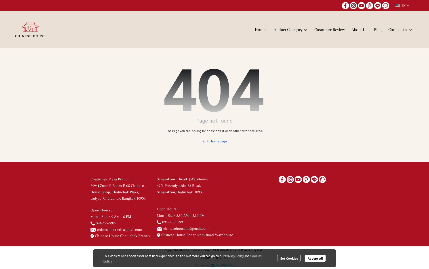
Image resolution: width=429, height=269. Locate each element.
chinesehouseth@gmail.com (119, 229)
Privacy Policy (234, 256)
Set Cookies (289, 258)
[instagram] (353, 5)
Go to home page (214, 141)
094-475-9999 (106, 223)
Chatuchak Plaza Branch (110, 179)
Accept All (315, 258)
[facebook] (345, 5)
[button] (402, 6)
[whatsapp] (385, 5)
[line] (377, 5)
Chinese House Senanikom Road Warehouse (196, 235)
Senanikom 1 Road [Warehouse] (184, 179)
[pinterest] (369, 5)
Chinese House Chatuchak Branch (122, 236)
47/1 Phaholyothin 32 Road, (179, 185)
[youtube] (361, 5)
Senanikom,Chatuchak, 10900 (180, 192)
